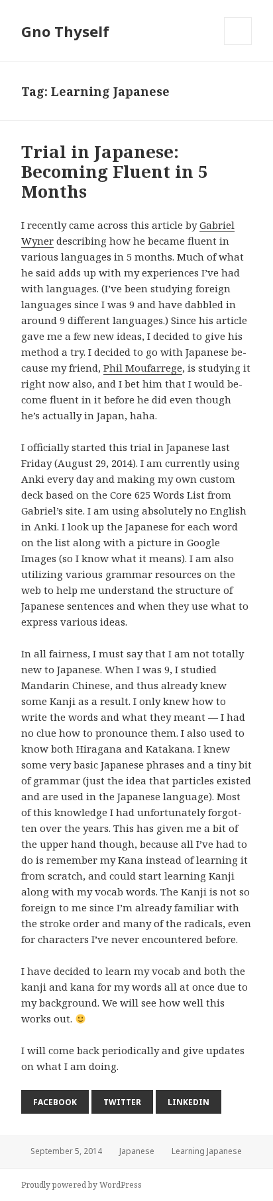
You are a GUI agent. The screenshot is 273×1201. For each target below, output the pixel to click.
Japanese (136, 1151)
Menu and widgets (238, 44)
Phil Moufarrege (142, 367)
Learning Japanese (207, 1151)
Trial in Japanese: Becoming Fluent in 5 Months (114, 171)
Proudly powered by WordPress (81, 1184)
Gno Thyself (65, 31)
